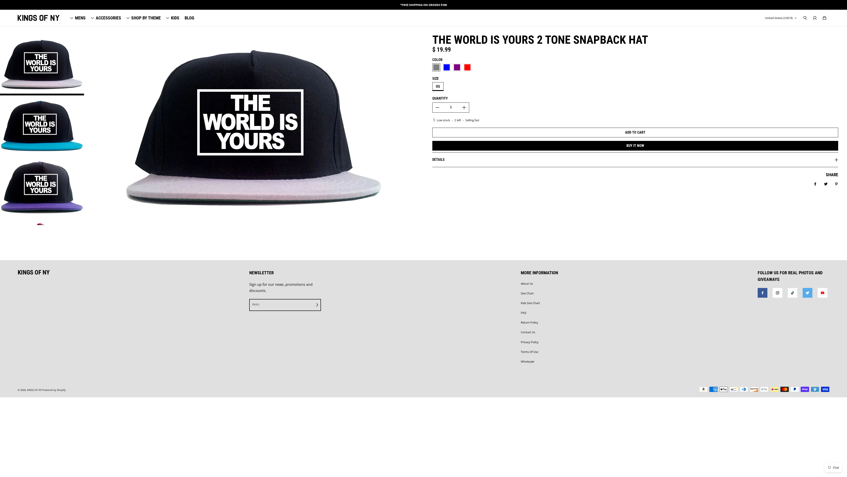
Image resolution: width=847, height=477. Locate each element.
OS (438, 86)
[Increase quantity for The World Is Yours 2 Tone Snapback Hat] (464, 107)
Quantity (440, 98)
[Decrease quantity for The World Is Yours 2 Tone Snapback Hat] (437, 107)
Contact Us (528, 332)
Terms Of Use (529, 352)
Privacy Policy (530, 342)
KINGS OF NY (34, 390)
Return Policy (529, 322)
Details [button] (438, 159)
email (256, 304)
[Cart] (824, 18)
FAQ (523, 313)
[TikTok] (792, 293)
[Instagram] (777, 293)
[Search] (805, 18)
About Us (527, 284)
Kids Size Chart (530, 303)
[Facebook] (762, 293)
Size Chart (527, 293)
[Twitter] (807, 293)
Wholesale (527, 361)
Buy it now (635, 146)
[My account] (815, 18)
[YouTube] (822, 293)
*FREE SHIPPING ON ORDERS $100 (423, 5)
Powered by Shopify (54, 390)
